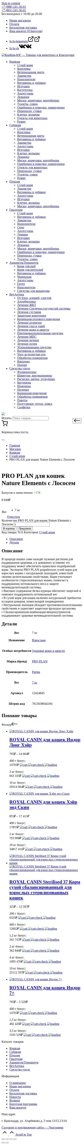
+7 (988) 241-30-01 (14, 6)
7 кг (34, 682)
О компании (17, 1082)
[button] (76, 420)
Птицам (14, 1055)
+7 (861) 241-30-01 (14, 10)
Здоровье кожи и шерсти (48, 650)
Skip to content (11, 3)
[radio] (17, 510)
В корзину (9, 528)
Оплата (14, 1090)
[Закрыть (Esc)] (3, 1139)
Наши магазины (20, 1086)
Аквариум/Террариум (23, 1062)
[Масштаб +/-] (14, 1139)
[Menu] (3, 439)
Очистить (13, 516)
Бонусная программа (23, 1104)
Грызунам (15, 1059)
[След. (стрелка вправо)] (7, 1142)
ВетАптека (16, 1066)
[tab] (45, 539)
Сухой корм (47, 532)
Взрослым (39, 640)
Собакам (15, 1052)
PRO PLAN (39, 661)
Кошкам (14, 1048)
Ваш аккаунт (17, 1107)
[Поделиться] (7, 1139)
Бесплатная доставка (23, 1093)
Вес (4, 512)
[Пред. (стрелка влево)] (3, 1142)
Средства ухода (19, 1069)
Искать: (7, 418)
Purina (36, 672)
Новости (15, 1097)
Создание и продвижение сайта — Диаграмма (32, 1127)
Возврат (14, 1100)
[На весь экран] (11, 1139)
